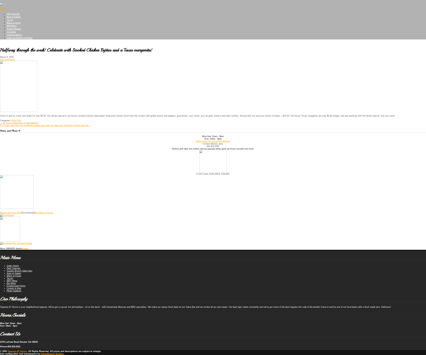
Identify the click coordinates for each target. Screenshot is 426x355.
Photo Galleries (14, 291)
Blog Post (16, 120)
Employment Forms (16, 286)
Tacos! (10, 19)
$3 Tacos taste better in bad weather (19, 123)
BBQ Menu (12, 25)
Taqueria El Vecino (17, 351)
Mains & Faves (14, 22)
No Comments (8, 59)
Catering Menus (14, 34)
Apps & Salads (14, 16)
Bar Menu (11, 283)
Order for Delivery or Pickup (19, 37)
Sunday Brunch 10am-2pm (19, 271)
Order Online (13, 266)
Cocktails (11, 31)
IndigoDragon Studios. (52, 354)
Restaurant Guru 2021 (10, 212)
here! (25, 248)
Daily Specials (13, 13)
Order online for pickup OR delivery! (213, 141)
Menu (2, 8)
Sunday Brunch (14, 28)
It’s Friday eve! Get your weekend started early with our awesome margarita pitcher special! (45, 125)
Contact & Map (14, 288)
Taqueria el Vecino (44, 212)
